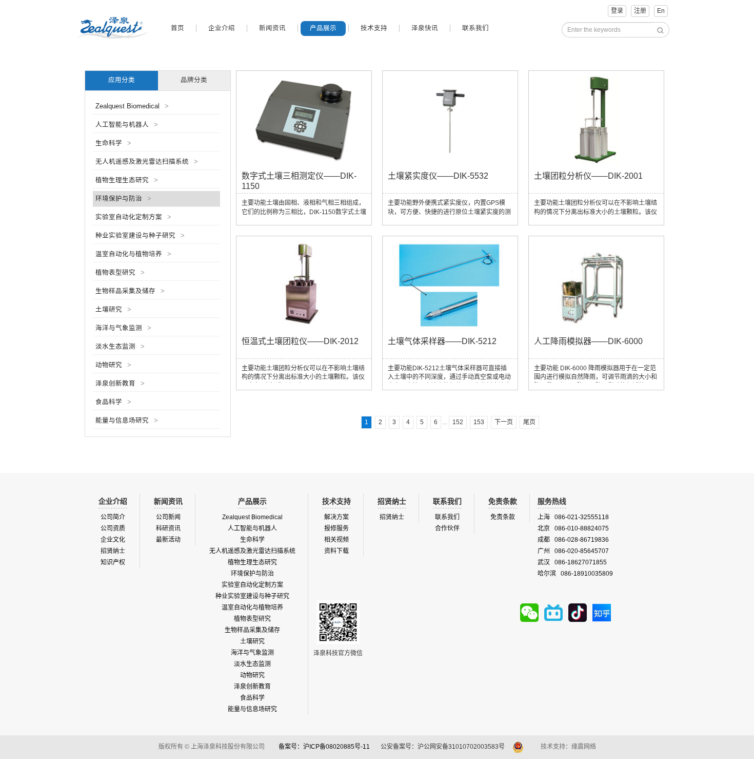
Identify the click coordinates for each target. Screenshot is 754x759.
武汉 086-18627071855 (572, 562)
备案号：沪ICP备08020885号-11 (324, 746)
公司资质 (113, 528)
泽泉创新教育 (120, 383)
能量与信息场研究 (126, 420)
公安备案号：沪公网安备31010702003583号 (443, 746)
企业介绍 (221, 28)
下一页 (503, 422)
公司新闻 (168, 517)
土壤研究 (113, 309)
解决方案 (336, 517)
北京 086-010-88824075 (573, 528)
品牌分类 (194, 80)
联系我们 (475, 28)
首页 (177, 28)
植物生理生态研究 (126, 180)
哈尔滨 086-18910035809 (575, 573)
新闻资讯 (272, 28)
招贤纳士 (113, 551)
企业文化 (113, 539)
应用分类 (121, 80)
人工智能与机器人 (126, 124)
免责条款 (502, 517)
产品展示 (323, 28)
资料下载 (336, 551)
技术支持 (374, 28)
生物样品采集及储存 (130, 291)
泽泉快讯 (424, 28)
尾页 (529, 422)
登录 (617, 10)
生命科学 (113, 143)
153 (478, 422)
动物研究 (113, 365)
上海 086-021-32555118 (573, 517)
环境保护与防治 (123, 198)
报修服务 (336, 528)
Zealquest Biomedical (132, 106)
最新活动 (168, 539)
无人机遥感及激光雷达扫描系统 (146, 161)
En (661, 10)
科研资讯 (168, 528)
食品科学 (113, 402)
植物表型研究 (120, 272)
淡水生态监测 (120, 346)
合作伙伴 (447, 528)
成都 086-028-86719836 (573, 539)
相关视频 (336, 539)
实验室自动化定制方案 (133, 217)
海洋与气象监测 (123, 328)
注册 (640, 10)
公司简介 (113, 517)
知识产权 (113, 562)
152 (457, 422)
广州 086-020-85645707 (573, 551)
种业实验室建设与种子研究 (140, 235)
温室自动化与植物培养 (133, 254)
